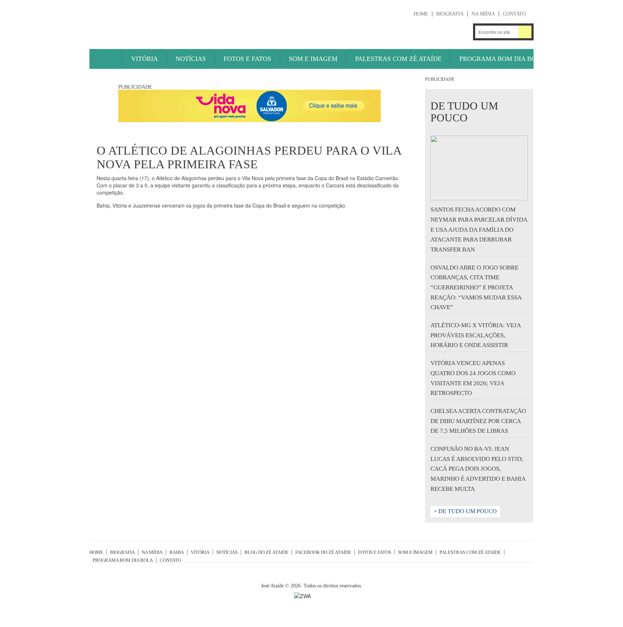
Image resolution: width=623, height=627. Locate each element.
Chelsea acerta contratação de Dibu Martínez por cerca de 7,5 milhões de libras (478, 421)
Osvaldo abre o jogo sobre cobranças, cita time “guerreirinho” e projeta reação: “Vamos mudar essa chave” (475, 287)
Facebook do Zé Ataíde (323, 552)
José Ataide (143, 22)
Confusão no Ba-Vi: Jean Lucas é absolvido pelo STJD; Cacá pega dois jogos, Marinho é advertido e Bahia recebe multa (477, 468)
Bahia (176, 552)
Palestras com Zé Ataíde (398, 58)
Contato (514, 14)
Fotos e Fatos (247, 58)
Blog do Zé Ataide (266, 552)
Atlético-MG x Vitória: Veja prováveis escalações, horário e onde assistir (475, 335)
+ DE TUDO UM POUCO (465, 511)
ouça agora (395, 32)
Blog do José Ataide (443, 31)
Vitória (144, 58)
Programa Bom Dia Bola (502, 58)
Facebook (463, 31)
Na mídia (483, 14)
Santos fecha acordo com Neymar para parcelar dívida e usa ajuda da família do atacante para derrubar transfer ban (478, 229)
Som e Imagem (313, 58)
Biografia (450, 14)
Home (421, 14)
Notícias (191, 58)
